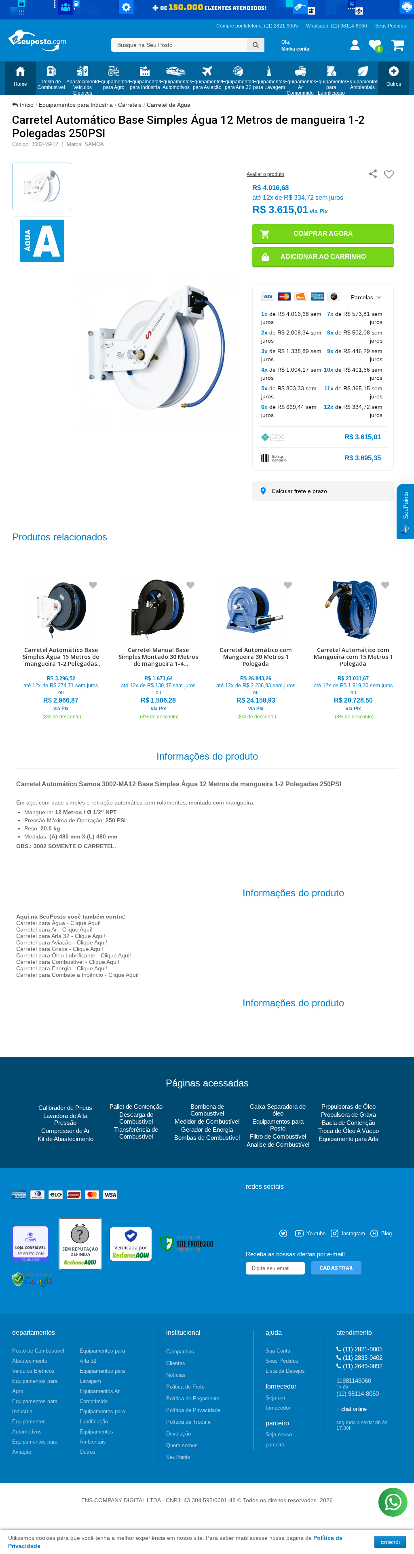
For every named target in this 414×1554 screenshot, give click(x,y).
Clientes (175, 1363)
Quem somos (182, 1445)
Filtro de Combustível (278, 1136)
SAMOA (94, 144)
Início (27, 105)
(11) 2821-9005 (361, 1349)
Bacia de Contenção (348, 1122)
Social (252, 1233)
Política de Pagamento (193, 1398)
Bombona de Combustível (207, 1110)
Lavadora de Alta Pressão (65, 1119)
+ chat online (351, 1409)
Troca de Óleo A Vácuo (348, 1130)
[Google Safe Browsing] (32, 1279)
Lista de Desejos (285, 1371)
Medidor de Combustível (207, 1121)
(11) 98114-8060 (349, 26)
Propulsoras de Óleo (348, 1106)
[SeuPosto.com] (37, 40)
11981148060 (353, 1380)
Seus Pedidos (390, 26)
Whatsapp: (318, 26)
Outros (87, 1452)
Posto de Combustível (38, 1351)
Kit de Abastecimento (65, 1138)
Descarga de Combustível (136, 1118)
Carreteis (130, 105)
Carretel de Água (168, 105)
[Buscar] (255, 45)
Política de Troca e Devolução (188, 1428)
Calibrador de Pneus (65, 1107)
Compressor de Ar (65, 1130)
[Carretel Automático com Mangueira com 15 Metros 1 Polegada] (353, 649)
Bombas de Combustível (207, 1137)
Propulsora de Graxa (348, 1114)
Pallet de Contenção (136, 1106)
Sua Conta (278, 1351)
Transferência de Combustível (136, 1133)
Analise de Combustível (278, 1144)
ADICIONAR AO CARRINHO (323, 256)
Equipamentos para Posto (278, 1125)
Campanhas (180, 1352)
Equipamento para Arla (348, 1138)
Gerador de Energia (207, 1129)
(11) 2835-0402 (361, 1357)
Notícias (176, 1375)
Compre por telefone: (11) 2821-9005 (257, 26)
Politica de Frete (185, 1387)
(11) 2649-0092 (361, 1366)
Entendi (390, 1542)
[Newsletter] (336, 1268)
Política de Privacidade (193, 1410)
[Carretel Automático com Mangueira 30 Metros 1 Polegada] (255, 649)
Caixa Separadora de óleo (278, 1110)
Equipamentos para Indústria (76, 105)
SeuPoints (178, 1457)
